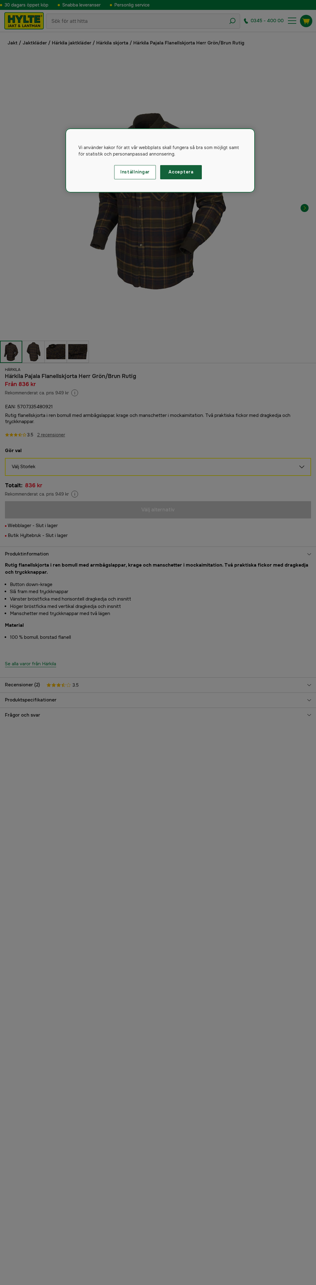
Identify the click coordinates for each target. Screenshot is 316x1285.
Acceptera (180, 172)
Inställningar (135, 172)
